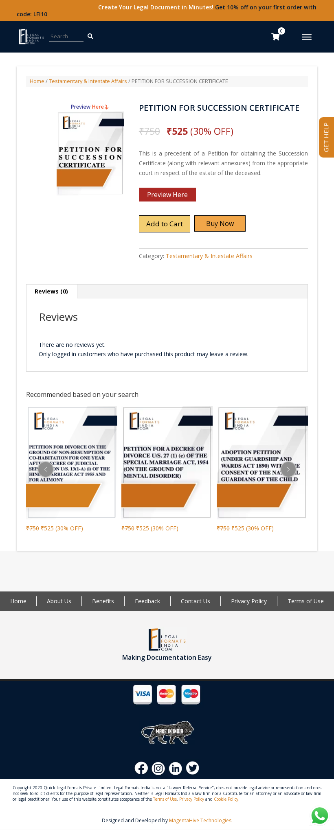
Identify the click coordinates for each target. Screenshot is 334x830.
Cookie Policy (226, 799)
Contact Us (195, 601)
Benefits (103, 601)
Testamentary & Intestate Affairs (88, 81)
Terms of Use (306, 601)
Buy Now (220, 223)
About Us (59, 601)
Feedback (147, 601)
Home (37, 81)
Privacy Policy (249, 601)
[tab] (51, 291)
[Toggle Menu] (307, 37)
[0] (275, 36)
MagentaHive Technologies (200, 820)
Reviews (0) (51, 291)
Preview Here (167, 194)
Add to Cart (164, 223)
